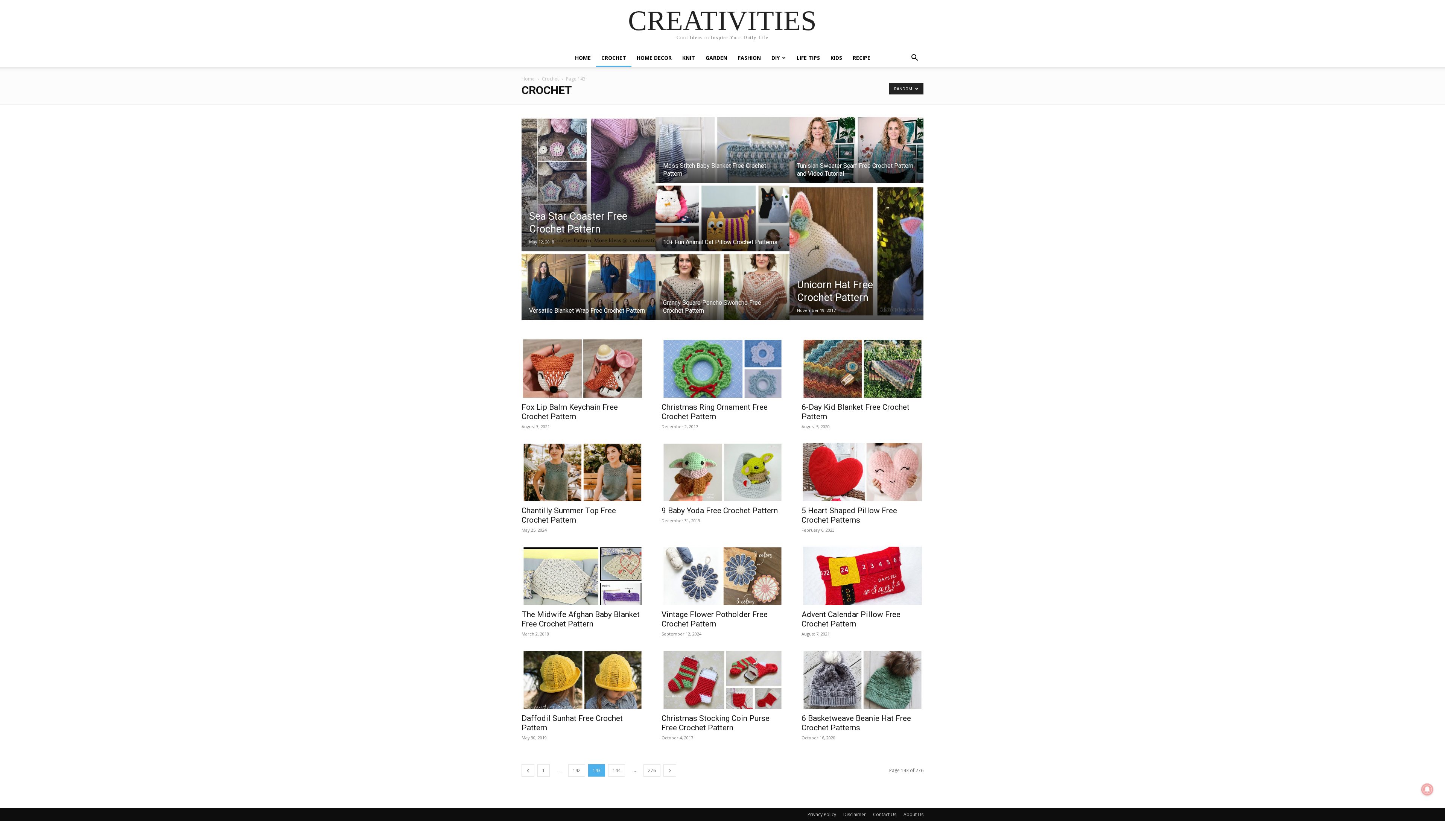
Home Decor (654, 57)
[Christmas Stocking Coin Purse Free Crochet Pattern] (722, 679)
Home (583, 57)
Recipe (861, 57)
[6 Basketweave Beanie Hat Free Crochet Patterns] (862, 679)
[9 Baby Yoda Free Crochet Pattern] (722, 472)
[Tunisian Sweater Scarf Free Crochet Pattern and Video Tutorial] (856, 155)
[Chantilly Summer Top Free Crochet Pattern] (582, 472)
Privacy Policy (822, 814)
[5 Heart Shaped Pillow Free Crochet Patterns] (862, 472)
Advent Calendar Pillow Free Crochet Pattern (851, 619)
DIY (775, 57)
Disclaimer (854, 814)
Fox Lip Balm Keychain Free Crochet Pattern (570, 412)
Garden (716, 57)
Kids (836, 57)
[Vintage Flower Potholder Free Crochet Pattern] (722, 575)
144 (617, 770)
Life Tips (808, 57)
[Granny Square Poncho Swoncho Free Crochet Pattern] (722, 292)
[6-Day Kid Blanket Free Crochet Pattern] (862, 368)
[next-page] (669, 770)
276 (652, 770)
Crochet (613, 57)
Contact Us (884, 814)
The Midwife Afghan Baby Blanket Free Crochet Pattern (581, 619)
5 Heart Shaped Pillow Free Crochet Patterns (849, 515)
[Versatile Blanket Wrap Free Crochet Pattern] (589, 292)
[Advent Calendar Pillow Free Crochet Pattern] (862, 575)
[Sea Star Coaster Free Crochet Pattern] (589, 182)
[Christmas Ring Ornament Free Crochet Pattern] (722, 368)
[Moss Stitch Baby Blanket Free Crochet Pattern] (722, 155)
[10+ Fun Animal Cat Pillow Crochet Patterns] (722, 224)
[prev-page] (528, 770)
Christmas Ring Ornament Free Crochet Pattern (715, 412)
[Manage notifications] (1427, 789)
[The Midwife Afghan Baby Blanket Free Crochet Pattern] (582, 575)
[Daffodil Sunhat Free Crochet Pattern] (582, 679)
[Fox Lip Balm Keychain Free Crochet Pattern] (582, 368)
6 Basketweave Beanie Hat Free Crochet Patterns (856, 723)
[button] (914, 58)
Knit (688, 57)
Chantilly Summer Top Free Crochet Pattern (569, 515)
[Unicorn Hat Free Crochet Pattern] (856, 251)
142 (577, 770)
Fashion (749, 57)
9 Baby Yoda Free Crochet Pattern (720, 510)
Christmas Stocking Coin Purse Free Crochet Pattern (716, 723)
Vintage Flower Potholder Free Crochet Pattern (715, 619)
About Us (913, 814)
